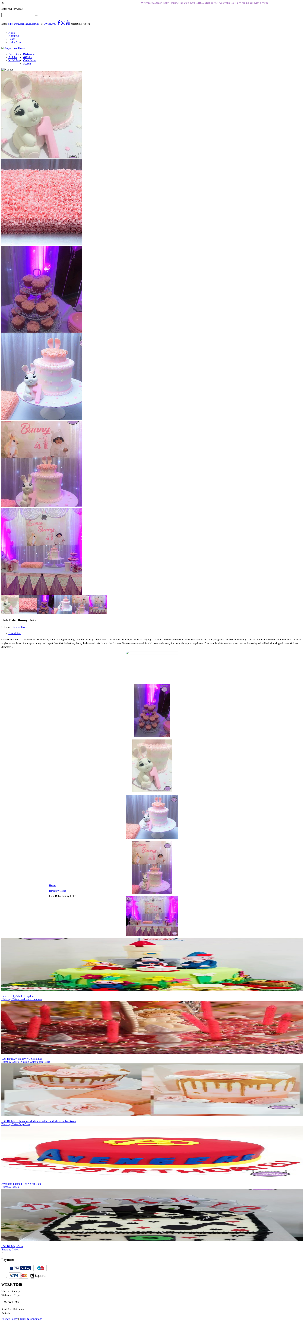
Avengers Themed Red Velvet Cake (21, 1183)
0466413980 (50, 23)
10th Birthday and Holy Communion (21, 1058)
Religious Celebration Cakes (34, 1061)
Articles (12, 57)
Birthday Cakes (57, 890)
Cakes (11, 38)
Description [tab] (14, 633)
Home (11, 32)
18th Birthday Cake (12, 1246)
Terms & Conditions (31, 1318)
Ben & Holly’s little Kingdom (17, 996)
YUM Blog (14, 60)
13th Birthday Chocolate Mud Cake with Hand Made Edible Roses (38, 1121)
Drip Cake (24, 1124)
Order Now (14, 42)
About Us (13, 35)
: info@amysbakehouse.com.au (23, 23)
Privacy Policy (9, 1318)
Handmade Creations (30, 999)
